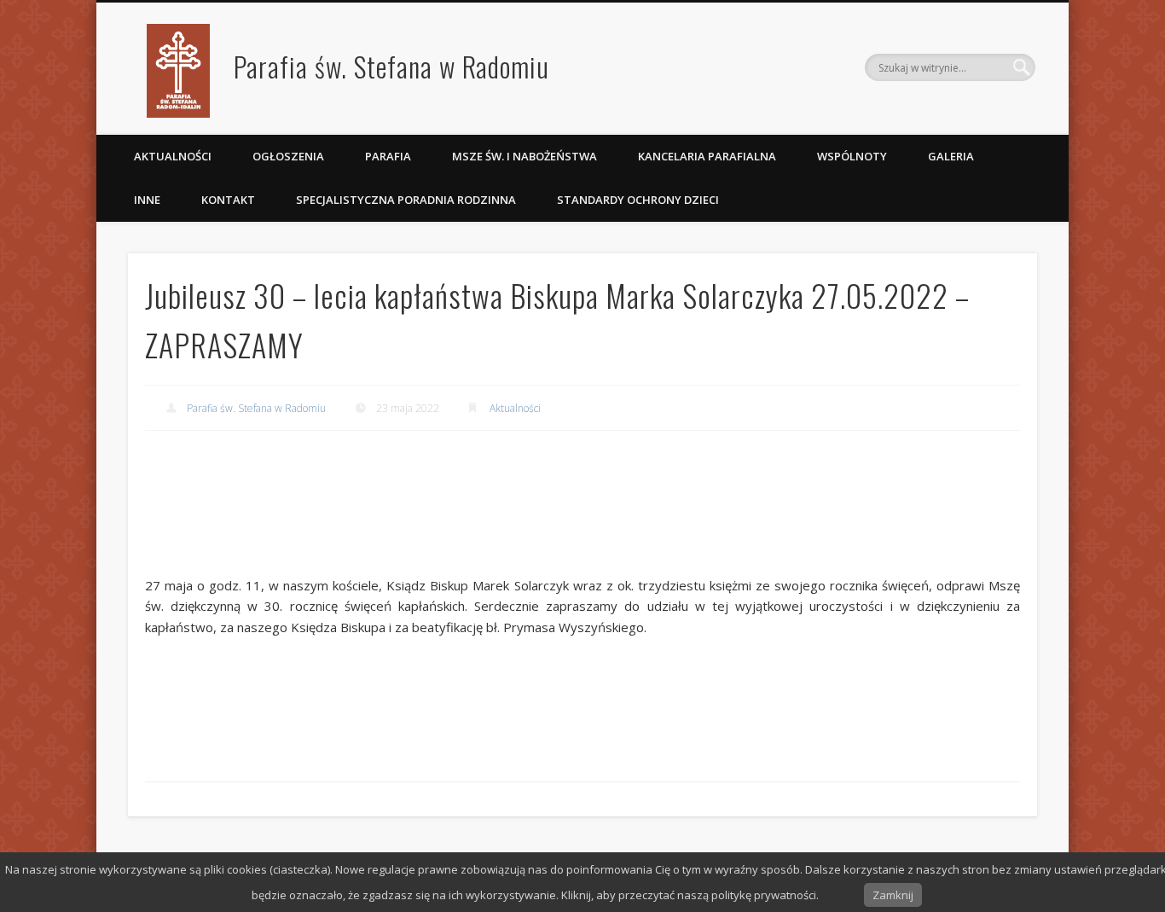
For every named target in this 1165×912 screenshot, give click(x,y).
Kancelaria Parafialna (707, 156)
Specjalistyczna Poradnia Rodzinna (406, 199)
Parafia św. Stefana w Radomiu (391, 66)
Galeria (951, 156)
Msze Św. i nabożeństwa (524, 156)
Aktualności (173, 156)
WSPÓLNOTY (852, 156)
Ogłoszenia (288, 156)
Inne (147, 199)
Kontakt (228, 199)
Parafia (388, 156)
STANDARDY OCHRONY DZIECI (639, 199)
